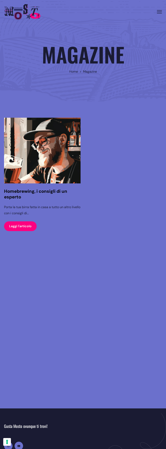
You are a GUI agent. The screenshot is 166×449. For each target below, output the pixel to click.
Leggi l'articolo (20, 226)
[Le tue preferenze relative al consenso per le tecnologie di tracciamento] (7, 442)
